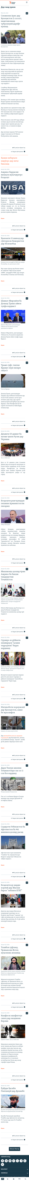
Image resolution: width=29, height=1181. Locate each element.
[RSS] (24, 1160)
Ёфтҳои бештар (14, 1149)
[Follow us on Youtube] (10, 1160)
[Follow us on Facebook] (6, 1160)
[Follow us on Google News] (2, 1160)
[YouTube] (13, 1179)
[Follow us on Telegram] (21, 1160)
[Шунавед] (7, 1179)
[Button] (18, 148)
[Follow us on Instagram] (13, 1160)
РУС (19, 1179)
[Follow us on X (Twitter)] (17, 1160)
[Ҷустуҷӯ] (25, 1179)
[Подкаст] (2, 1164)
